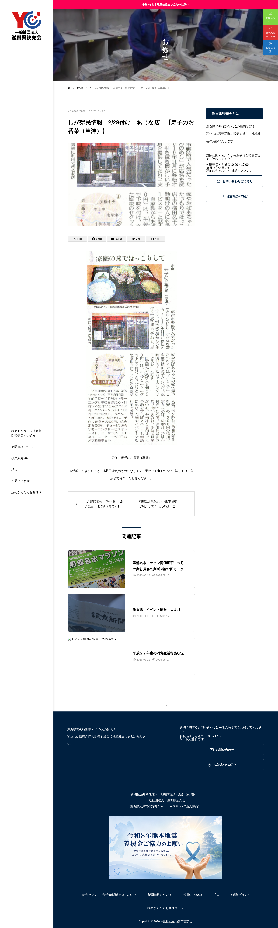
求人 (14, 469)
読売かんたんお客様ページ (26, 494)
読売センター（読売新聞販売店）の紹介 (26, 433)
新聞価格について (23, 447)
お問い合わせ (20, 481)
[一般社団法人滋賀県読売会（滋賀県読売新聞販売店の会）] (26, 25)
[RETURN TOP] (165, 704)
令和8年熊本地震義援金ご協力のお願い (165, 4)
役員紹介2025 (20, 458)
